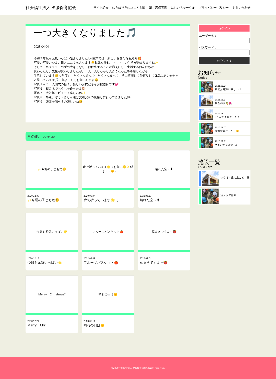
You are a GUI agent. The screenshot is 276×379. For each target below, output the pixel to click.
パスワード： (208, 47)
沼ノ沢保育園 (158, 7)
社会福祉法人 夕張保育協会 (51, 7)
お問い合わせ (241, 7)
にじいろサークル (183, 7)
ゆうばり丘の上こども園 (128, 7)
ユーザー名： (208, 35)
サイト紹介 (101, 7)
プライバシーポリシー (214, 7)
